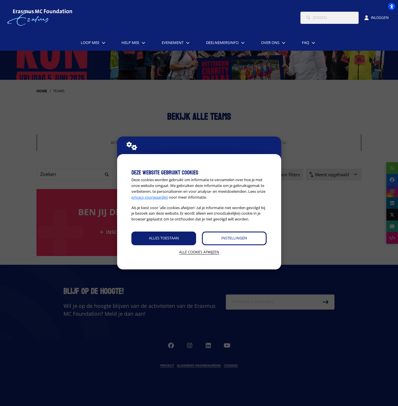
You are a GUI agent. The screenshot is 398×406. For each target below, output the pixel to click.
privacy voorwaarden (149, 197)
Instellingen (234, 238)
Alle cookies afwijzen (199, 252)
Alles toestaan (164, 238)
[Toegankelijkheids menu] (391, 6)
